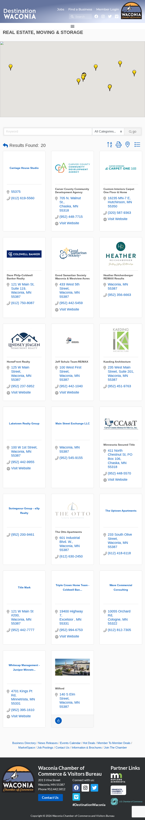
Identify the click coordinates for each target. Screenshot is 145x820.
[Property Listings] (58, 723)
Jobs (60, 9)
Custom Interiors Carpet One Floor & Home (118, 190)
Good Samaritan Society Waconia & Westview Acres (72, 277)
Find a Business (80, 9)
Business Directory (24, 743)
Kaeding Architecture (117, 361)
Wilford (59, 688)
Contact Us (62, 747)
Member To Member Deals (113, 743)
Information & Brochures (87, 747)
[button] (72, 26)
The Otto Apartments (68, 531)
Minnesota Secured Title (119, 444)
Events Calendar (70, 743)
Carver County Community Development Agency (72, 190)
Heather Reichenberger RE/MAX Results (118, 277)
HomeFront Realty (18, 361)
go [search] (134, 131)
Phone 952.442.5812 (51, 789)
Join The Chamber (115, 747)
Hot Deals (89, 743)
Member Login (107, 9)
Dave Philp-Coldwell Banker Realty (20, 277)
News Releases (48, 743)
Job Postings (45, 747)
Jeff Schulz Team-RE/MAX (71, 361)
